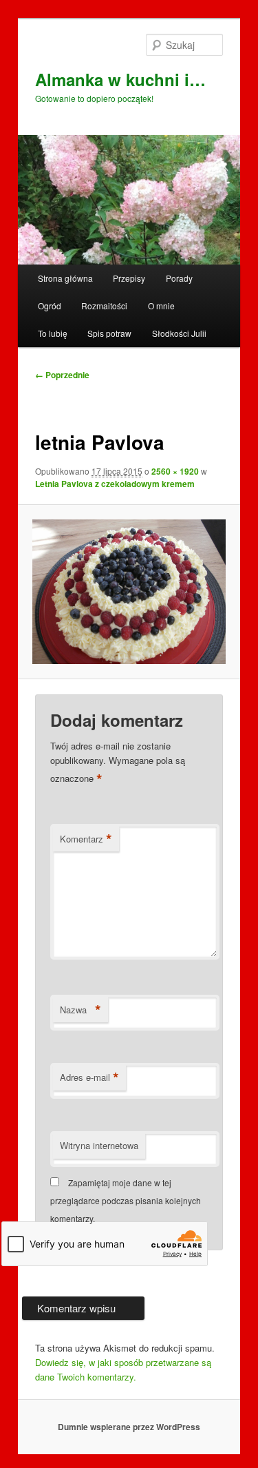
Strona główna (65, 278)
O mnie (161, 305)
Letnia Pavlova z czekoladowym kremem (115, 483)
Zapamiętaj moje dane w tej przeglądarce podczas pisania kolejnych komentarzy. (125, 1201)
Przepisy (129, 278)
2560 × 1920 (175, 471)
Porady (179, 278)
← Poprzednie (62, 375)
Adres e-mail (89, 1077)
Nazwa (80, 1010)
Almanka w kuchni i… (120, 79)
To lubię (52, 333)
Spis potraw (109, 333)
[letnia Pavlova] (128, 591)
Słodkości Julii (179, 333)
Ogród (49, 305)
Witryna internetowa (99, 1145)
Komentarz (86, 839)
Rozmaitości (104, 305)
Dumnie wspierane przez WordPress (129, 1426)
